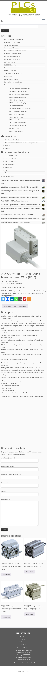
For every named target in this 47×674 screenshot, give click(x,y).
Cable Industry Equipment (12, 56)
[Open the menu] (43, 20)
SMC (43, 293)
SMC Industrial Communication (18, 120)
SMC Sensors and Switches (17, 123)
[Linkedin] (12, 299)
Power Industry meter (11, 68)
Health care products (11, 79)
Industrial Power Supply (12, 42)
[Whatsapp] (16, 299)
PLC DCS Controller (10, 65)
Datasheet (39, 396)
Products (7, 146)
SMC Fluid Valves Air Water (17, 125)
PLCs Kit (26, 671)
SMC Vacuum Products (16, 117)
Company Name (6, 483)
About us (24, 644)
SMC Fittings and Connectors (18, 111)
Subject (3, 491)
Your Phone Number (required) (11, 474)
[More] (29, 299)
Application (8, 167)
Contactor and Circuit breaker (14, 39)
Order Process (23, 637)
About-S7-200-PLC (10, 164)
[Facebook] (7, 299)
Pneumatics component (12, 85)
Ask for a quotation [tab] (20, 306)
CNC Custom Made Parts (12, 59)
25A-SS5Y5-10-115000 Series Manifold (28, 293)
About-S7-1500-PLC (10, 161)
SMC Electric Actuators (16, 114)
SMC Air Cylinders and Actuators (19, 89)
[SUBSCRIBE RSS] (2, 21)
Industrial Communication (12, 54)
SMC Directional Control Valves (19, 94)
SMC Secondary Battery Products (20, 108)
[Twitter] (3, 299)
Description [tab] (7, 306)
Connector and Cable (11, 45)
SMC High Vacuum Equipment (18, 97)
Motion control (9, 76)
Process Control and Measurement (15, 51)
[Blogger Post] (20, 299)
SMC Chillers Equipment (16, 131)
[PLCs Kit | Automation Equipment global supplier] (23, 7)
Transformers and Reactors (13, 73)
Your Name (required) (8, 458)
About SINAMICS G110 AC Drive (14, 156)
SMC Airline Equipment (16, 106)
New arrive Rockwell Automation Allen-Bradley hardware (21, 143)
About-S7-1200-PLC (10, 159)
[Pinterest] (24, 299)
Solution (7, 148)
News (6, 173)
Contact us (23, 642)
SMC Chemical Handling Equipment (20, 103)
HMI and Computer (10, 71)
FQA (6, 170)
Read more (6, 574)
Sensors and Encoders (11, 48)
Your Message (5, 499)
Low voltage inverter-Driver (13, 82)
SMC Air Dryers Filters (16, 100)
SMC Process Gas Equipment (18, 91)
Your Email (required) (8, 466)
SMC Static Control (15, 128)
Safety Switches (9, 62)
